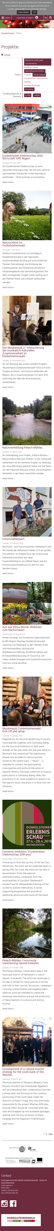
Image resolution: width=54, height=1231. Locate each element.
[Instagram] (4, 1204)
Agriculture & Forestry (34, 71)
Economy (29, 89)
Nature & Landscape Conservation (34, 62)
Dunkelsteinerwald (7, 33)
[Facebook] (13, 1204)
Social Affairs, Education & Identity (35, 80)
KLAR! (27, 95)
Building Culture (31, 67)
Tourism (27, 75)
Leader (37, 95)
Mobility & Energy (32, 85)
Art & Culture (39, 75)
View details (23, 12)
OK (34, 12)
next (50, 1134)
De (45, 18)
